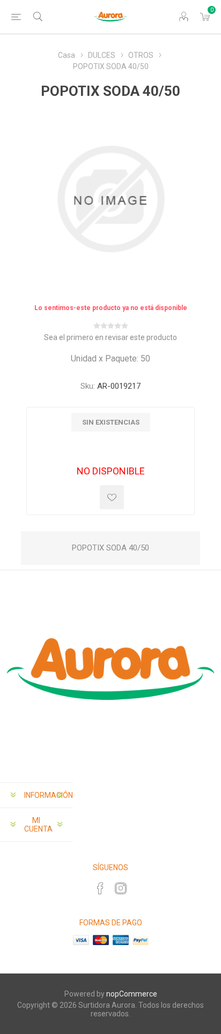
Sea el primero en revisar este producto (110, 337)
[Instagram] (120, 888)
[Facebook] (100, 888)
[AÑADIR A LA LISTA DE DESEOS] (112, 497)
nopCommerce (131, 994)
